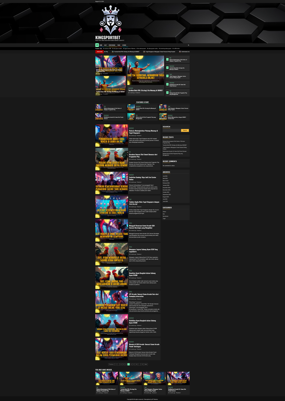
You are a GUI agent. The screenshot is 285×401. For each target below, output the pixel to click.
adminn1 (139, 93)
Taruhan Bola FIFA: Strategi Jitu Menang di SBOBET (177, 68)
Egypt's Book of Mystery (130, 48)
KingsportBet (107, 37)
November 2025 (166, 190)
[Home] (97, 45)
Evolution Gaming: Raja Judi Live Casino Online (142, 178)
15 (142, 364)
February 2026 (166, 183)
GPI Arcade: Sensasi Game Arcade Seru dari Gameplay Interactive (144, 295)
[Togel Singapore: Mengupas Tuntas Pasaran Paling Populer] (145, 70)
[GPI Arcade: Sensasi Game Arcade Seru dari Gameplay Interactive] (111, 301)
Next (146, 364)
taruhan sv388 (107, 48)
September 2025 (167, 194)
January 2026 (166, 185)
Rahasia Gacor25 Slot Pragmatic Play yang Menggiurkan (178, 93)
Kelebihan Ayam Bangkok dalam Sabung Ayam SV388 (142, 321)
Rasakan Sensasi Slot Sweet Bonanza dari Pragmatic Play (143, 155)
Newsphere (147, 399)
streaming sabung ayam (165, 48)
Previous (111, 364)
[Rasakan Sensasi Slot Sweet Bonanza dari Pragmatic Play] (111, 159)
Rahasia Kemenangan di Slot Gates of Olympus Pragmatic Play (178, 60)
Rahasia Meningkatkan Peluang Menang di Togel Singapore (143, 131)
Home (101, 45)
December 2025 (166, 187)
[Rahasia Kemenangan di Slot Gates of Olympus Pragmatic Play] (99, 108)
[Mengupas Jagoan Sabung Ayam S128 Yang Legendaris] (111, 254)
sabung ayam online (153, 48)
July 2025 (165, 199)
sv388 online (177, 48)
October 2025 (166, 192)
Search (166, 127)
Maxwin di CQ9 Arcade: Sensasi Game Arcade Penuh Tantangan (144, 345)
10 (136, 364)
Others (124, 45)
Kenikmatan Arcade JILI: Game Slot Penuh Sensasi (167, 51)
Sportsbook (112, 45)
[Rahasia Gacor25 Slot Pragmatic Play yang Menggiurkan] (131, 117)
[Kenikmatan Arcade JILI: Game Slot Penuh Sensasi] (99, 117)
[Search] (188, 45)
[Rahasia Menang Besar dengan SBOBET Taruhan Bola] (163, 117)
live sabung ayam (142, 48)
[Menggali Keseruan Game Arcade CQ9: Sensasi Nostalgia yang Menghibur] (111, 230)
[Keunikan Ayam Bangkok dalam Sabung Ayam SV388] (111, 278)
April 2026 (165, 178)
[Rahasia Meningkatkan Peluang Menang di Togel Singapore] (111, 135)
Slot (105, 45)
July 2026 (165, 176)
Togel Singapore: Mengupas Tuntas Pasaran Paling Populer (133, 51)
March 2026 (165, 180)
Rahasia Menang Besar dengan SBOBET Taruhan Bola (177, 117)
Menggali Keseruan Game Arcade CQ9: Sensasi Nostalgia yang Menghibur (142, 226)
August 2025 (166, 196)
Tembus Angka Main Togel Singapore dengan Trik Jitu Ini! (144, 203)
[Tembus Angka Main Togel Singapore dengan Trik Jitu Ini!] (111, 207)
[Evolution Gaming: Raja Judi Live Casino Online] (111, 183)
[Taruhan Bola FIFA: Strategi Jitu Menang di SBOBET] (131, 108)
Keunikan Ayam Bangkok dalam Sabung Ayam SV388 (142, 274)
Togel (118, 45)
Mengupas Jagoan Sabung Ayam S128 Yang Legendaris (143, 250)
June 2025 (165, 201)
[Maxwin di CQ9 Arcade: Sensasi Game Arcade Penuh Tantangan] (111, 349)
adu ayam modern (117, 48)
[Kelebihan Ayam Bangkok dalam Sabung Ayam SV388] (111, 325)
